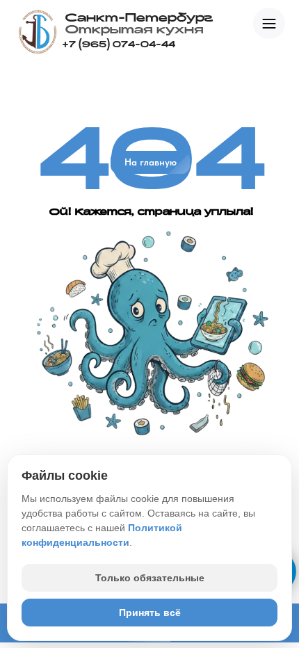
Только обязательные (149, 577)
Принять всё (150, 612)
